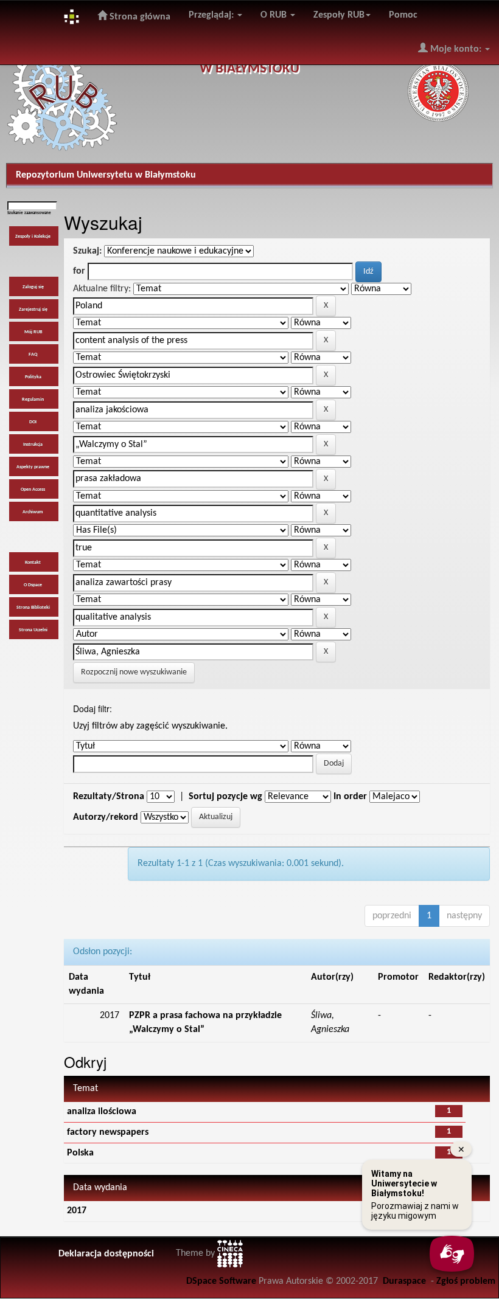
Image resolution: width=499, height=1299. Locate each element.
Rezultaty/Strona (108, 797)
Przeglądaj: (212, 15)
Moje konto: (456, 49)
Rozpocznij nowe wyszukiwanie (134, 672)
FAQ (33, 354)
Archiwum (33, 512)
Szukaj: (87, 251)
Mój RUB (33, 332)
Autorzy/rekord (105, 817)
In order (350, 797)
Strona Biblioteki (33, 607)
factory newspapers (107, 1132)
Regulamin (33, 399)
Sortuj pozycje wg (225, 797)
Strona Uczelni (33, 630)
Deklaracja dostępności (106, 1254)
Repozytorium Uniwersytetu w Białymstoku (106, 175)
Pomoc (403, 15)
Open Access (33, 489)
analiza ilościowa (101, 1112)
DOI (33, 422)
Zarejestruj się (33, 309)
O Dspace (33, 585)
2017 (76, 1211)
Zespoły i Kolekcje (33, 236)
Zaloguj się (33, 287)
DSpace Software (221, 1281)
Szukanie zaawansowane (29, 213)
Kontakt (33, 562)
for (79, 271)
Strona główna (138, 17)
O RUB (274, 15)
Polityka (33, 377)
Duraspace (404, 1281)
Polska (80, 1153)
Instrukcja (33, 444)
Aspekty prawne (32, 467)
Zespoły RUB (339, 15)
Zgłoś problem (465, 1281)
